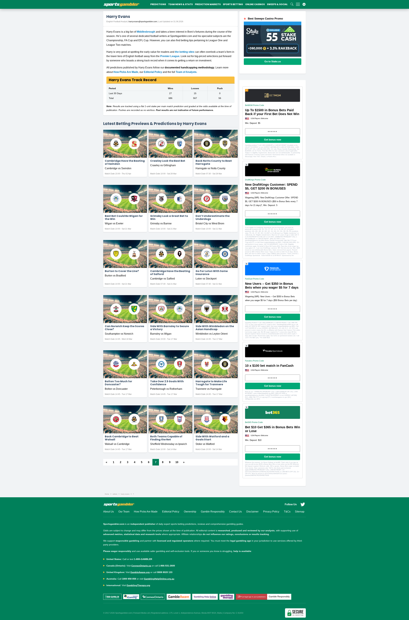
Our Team (123, 511)
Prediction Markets (208, 4)
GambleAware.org (140, 572)
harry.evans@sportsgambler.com (143, 21)
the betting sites (184, 51)
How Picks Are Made (125, 72)
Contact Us (235, 511)
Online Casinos (255, 4)
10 (176, 462)
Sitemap (299, 511)
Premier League (169, 56)
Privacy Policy (271, 511)
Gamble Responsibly (213, 511)
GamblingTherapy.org (138, 585)
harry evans (125, 494)
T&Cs (287, 511)
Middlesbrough (146, 31)
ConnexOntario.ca (141, 565)
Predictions (158, 4)
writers (115, 494)
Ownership (190, 511)
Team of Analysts (186, 72)
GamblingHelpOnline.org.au (159, 578)
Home (107, 494)
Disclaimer (252, 511)
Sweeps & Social (277, 4)
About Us (108, 511)
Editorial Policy (153, 72)
